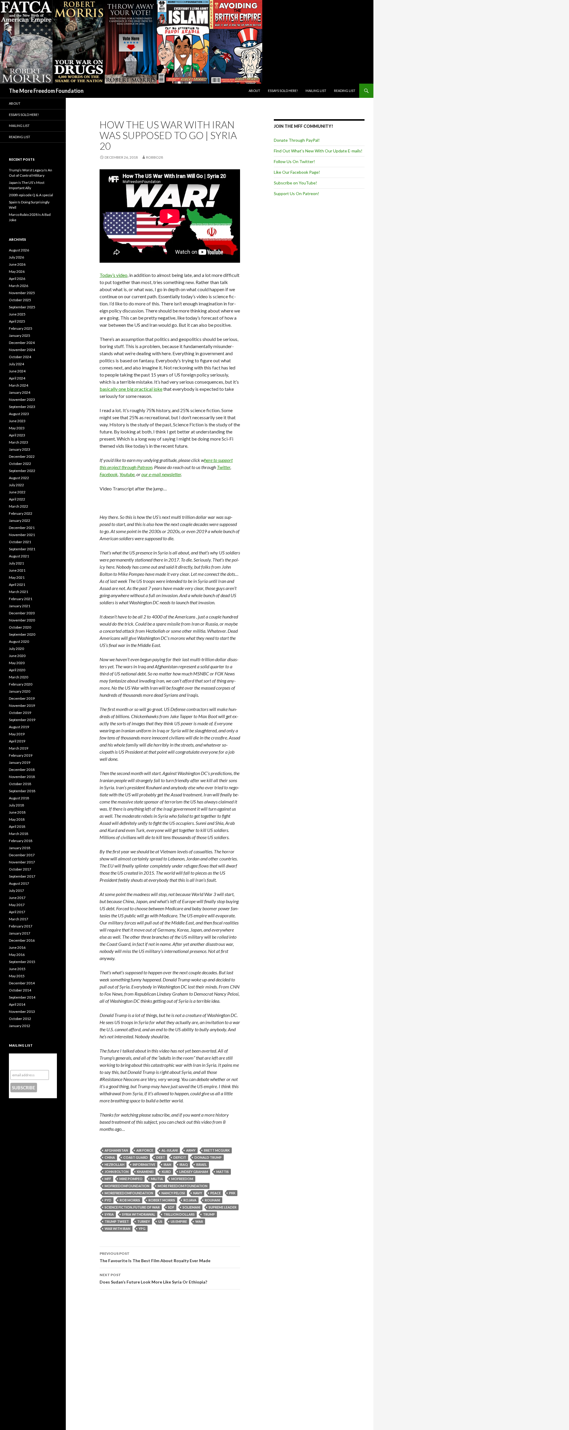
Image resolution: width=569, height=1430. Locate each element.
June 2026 (17, 264)
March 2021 (18, 591)
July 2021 (16, 563)
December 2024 (22, 342)
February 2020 (20, 684)
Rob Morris (130, 1200)
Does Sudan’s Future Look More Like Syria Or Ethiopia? (153, 1278)
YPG (142, 1228)
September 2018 (22, 791)
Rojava (189, 1200)
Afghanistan (116, 1150)
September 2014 (22, 997)
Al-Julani (170, 1150)
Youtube (127, 474)
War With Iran (117, 1228)
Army (191, 1150)
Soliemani (191, 1207)
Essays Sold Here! (283, 91)
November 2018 (22, 776)
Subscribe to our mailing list (29, 1061)
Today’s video (113, 275)
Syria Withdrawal (138, 1214)
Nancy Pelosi (173, 1193)
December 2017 (22, 855)
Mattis (222, 1172)
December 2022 (22, 456)
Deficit (179, 1157)
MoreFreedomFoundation (129, 1193)
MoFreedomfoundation (127, 1186)
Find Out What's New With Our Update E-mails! (318, 150)
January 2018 (19, 848)
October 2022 (20, 463)
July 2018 (16, 805)
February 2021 (20, 599)
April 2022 (17, 499)
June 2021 (17, 570)
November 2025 (22, 293)
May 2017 (17, 905)
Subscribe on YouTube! (295, 182)
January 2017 (19, 933)
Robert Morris (161, 1200)
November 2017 (22, 862)
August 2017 (19, 883)
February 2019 (20, 755)
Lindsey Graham (193, 1172)
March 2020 (18, 677)
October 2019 (20, 712)
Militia (157, 1179)
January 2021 (19, 606)
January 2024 (19, 392)
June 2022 (17, 492)
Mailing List (316, 91)
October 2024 (20, 357)
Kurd (166, 1172)
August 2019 (19, 727)
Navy (197, 1193)
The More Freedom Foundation (46, 90)
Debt (160, 1157)
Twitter (223, 467)
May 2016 (17, 954)
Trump (209, 1214)
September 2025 (22, 307)
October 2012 (20, 1018)
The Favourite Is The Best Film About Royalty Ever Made (155, 1257)
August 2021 (19, 556)
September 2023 (22, 406)
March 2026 (18, 285)
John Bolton (117, 1172)
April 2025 (17, 321)
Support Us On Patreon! (296, 193)
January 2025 (19, 335)
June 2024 (17, 371)
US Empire (179, 1221)
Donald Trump (208, 1157)
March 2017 (18, 919)
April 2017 (17, 912)
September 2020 (22, 634)
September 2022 (22, 470)
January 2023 (19, 449)
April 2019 (17, 741)
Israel (201, 1164)
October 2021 (20, 542)
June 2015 (17, 969)
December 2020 (22, 613)
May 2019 (17, 734)
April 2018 (17, 826)
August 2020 (19, 641)
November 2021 (22, 535)
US (160, 1221)
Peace (215, 1193)
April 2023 (17, 435)
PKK (232, 1193)
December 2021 (22, 527)
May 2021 (17, 577)
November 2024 (22, 349)
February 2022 (20, 513)
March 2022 (18, 506)
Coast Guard (135, 1157)
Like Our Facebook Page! (297, 172)
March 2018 (18, 833)
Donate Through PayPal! (297, 140)
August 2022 (19, 478)
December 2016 (22, 940)
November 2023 (22, 399)
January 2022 (19, 520)
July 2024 (16, 364)
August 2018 (19, 798)
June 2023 (17, 421)
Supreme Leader (222, 1207)
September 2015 (22, 961)
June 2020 (17, 655)
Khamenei (145, 1172)
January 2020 (19, 691)
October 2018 (20, 784)
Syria (109, 1214)
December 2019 (22, 698)
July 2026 (16, 257)
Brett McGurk (217, 1150)
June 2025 (17, 314)
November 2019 (22, 705)
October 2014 (20, 990)
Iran (167, 1164)
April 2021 (17, 584)
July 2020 (16, 648)
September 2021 (22, 549)
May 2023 (17, 428)
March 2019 (18, 748)
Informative (144, 1164)
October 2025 (20, 300)
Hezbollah (114, 1164)
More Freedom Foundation (182, 1186)
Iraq (184, 1164)
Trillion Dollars (179, 1214)
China (110, 1157)
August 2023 (19, 414)
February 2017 (20, 926)
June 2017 (17, 897)
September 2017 (22, 876)
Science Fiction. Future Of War (132, 1207)
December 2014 (22, 983)
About (254, 91)
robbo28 (154, 157)
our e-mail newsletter (161, 474)
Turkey (143, 1221)
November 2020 (22, 620)
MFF (108, 1179)
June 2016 (17, 947)
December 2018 (22, 769)
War (199, 1221)
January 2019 (19, 762)
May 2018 (17, 819)
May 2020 (17, 663)
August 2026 (19, 250)
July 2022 (16, 485)
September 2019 (22, 720)
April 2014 (17, 1004)
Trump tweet (117, 1221)
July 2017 (16, 890)
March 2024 (18, 385)
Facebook (109, 474)
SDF (171, 1207)
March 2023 (18, 442)
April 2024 (17, 378)
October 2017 (20, 869)
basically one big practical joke (131, 389)
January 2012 (19, 1026)
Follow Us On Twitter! (294, 161)
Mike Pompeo (131, 1179)
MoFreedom (182, 1179)
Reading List (344, 91)
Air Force (144, 1150)
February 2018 (20, 840)
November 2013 (22, 1011)
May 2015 (17, 976)
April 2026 (17, 278)
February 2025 (20, 328)
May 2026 (17, 271)
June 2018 (17, 812)
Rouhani (212, 1200)
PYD (108, 1200)
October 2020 (20, 627)
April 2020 (17, 670)
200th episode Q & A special (31, 195)
